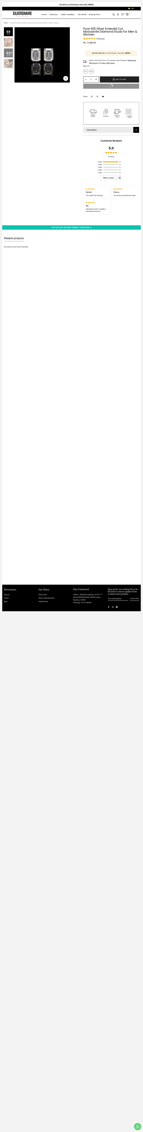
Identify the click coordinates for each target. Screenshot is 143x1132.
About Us (6, 594)
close (6, 4)
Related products (14, 238)
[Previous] (18, 54)
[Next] (65, 54)
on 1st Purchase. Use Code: (111, 53)
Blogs (5, 601)
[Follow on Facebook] (92, 96)
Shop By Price (94, 14)
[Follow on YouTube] (103, 96)
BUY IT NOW (99, 85)
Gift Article (82, 14)
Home (44, 14)
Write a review (108, 178)
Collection (53, 14)
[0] (122, 14)
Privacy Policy (43, 594)
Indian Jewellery (67, 14)
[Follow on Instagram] (97, 96)
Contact (6, 598)
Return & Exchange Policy (46, 598)
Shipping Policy (43, 601)
